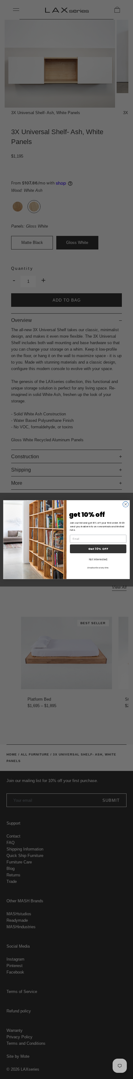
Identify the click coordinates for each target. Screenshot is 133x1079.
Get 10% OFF (98, 549)
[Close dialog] (125, 504)
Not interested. (98, 559)
